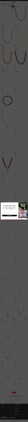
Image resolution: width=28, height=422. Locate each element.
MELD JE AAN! (9, 215)
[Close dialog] (26, 203)
